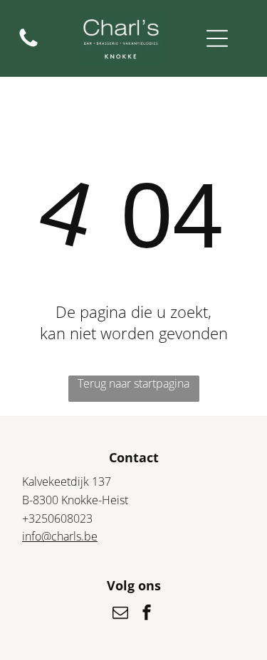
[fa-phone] (28, 45)
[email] (120, 614)
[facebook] (146, 614)
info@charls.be (60, 536)
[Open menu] (217, 38)
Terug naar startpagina (133, 383)
